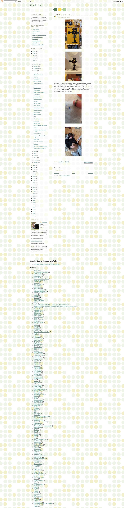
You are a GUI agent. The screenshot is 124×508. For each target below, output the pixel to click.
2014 (34, 180)
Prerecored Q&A (37, 81)
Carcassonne (37, 307)
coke (35, 481)
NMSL (35, 412)
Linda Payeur (37, 386)
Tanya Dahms (37, 460)
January (36, 162)
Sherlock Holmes (38, 445)
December (36, 62)
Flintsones (36, 334)
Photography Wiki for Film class (39, 35)
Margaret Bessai (38, 390)
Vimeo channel (35, 29)
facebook (36, 485)
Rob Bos (36, 432)
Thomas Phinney (38, 464)
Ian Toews (36, 351)
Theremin (36, 462)
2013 (34, 182)
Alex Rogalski (37, 285)
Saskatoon (36, 144)
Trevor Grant (37, 469)
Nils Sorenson (37, 419)
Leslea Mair (37, 382)
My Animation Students (37, 37)
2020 (34, 167)
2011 (34, 187)
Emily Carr (36, 323)
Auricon (36, 294)
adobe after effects (39, 475)
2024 (34, 55)
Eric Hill (36, 325)
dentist (35, 483)
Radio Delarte (37, 427)
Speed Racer (37, 449)
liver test (36, 491)
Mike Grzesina (37, 404)
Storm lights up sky (38, 110)
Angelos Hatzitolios (39, 289)
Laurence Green (38, 375)
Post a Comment (59, 170)
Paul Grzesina (37, 424)
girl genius (36, 488)
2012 (34, 185)
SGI (35, 438)
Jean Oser (36, 360)
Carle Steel (37, 309)
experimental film (38, 484)
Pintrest (34, 33)
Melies (35, 397)
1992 (34, 211)
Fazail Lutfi (37, 328)
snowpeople (37, 499)
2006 (34, 198)
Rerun (35, 428)
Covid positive (37, 112)
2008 (34, 193)
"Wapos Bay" (37, 276)
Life (35, 383)
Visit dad (35, 101)
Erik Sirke (36, 326)
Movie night (36, 139)
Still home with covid (38, 83)
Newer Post (56, 173)
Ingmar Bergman (38, 352)
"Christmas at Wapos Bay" (41, 272)
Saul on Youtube (36, 31)
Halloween (36, 345)
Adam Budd (37, 281)
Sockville (36, 447)
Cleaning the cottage (38, 74)
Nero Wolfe (37, 415)
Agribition (36, 283)
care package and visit (39, 107)
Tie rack (35, 127)
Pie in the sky (37, 79)
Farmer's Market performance (40, 146)
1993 (34, 209)
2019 (34, 169)
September (36, 68)
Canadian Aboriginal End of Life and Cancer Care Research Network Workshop (54, 306)
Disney (35, 318)
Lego (35, 379)
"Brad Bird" (37, 270)
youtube (36, 506)
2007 (34, 196)
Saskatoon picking (38, 99)
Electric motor (37, 118)
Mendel (36, 398)
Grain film (36, 341)
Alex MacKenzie (38, 284)
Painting (35, 85)
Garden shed (36, 94)
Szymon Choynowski (39, 458)
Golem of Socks (38, 340)
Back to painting (37, 88)
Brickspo (36, 76)
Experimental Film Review (38, 44)
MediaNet (36, 396)
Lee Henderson (38, 377)
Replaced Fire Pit (37, 114)
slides (35, 498)
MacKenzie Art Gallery (40, 389)
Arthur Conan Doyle (39, 292)
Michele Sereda (38, 402)
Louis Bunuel (37, 387)
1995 (34, 204)
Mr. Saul (36, 406)
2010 (34, 189)
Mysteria (36, 409)
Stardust (36, 453)
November (36, 64)
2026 (34, 51)
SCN (35, 436)
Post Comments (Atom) (65, 175)
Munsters (36, 408)
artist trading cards (39, 477)
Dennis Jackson (38, 314)
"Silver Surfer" (37, 273)
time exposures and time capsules (43, 503)
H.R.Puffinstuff (38, 344)
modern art (36, 494)
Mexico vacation (38, 400)
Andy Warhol (37, 288)
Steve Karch (37, 454)
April (35, 155)
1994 (34, 207)
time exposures (38, 502)
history (35, 489)
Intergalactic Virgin (39, 355)
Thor (35, 116)
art (34, 476)
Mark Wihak (37, 392)
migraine (36, 492)
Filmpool (36, 330)
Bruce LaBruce (38, 299)
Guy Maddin (37, 343)
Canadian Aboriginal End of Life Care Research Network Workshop (51, 304)
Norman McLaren (38, 420)
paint (35, 495)
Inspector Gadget (38, 353)
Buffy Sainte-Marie (39, 300)
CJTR (35, 303)
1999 (34, 200)
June (35, 151)
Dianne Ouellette (38, 317)
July (35, 72)
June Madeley (37, 371)
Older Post (90, 173)
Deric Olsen (37, 315)
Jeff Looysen (37, 362)
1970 (34, 216)
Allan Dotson (37, 287)
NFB (35, 411)
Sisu (35, 446)
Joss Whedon (37, 368)
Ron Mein (36, 435)
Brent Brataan (37, 296)
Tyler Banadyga (38, 470)
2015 (34, 178)
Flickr (35, 333)
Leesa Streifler (37, 378)
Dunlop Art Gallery (38, 322)
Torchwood (36, 466)
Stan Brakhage (38, 450)
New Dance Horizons (39, 417)
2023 (34, 58)
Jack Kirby (36, 356)
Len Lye (36, 381)
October (36, 66)
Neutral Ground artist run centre (42, 416)
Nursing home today (38, 141)
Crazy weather (37, 105)
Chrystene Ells (38, 311)
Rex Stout (36, 430)
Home (73, 173)
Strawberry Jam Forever (40, 455)
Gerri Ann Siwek (38, 338)
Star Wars (36, 451)
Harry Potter (37, 348)
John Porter (37, 367)
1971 (34, 213)
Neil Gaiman (37, 413)
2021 (34, 165)
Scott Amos (37, 441)
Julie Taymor (37, 370)
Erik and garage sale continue (40, 125)
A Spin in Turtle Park (39, 280)
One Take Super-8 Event (40, 421)
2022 (34, 60)
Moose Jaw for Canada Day (40, 148)
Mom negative (37, 90)
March (35, 157)
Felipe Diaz (37, 329)
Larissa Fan (37, 374)
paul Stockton (37, 496)
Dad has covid (37, 123)
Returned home (37, 103)
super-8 (36, 500)
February (36, 160)
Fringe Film (34, 42)
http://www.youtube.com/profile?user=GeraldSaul (46, 264)
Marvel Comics (38, 393)
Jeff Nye (36, 363)
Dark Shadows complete (39, 92)
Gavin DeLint (37, 337)
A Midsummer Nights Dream (41, 279)
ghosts (35, 487)
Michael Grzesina (38, 401)
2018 (34, 171)
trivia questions (38, 504)
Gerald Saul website (36, 40)
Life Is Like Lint (38, 385)
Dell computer (37, 313)
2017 (34, 174)
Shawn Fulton (37, 443)
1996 (34, 202)
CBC (35, 302)
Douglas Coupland (38, 319)
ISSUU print (35, 39)
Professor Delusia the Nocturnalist (43, 426)
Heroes (36, 349)
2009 (34, 191)
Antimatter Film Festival (40, 291)
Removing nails (37, 96)
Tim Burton (37, 465)
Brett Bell (36, 298)
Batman (36, 295)
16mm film (36, 277)
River (35, 431)
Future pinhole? (37, 133)
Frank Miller (37, 336)
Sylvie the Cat (37, 457)
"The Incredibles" (38, 274)
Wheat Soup (37, 472)
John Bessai (37, 366)
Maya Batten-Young (39, 394)
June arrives (36, 121)
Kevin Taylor (37, 372)
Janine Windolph (38, 358)
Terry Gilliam (37, 461)
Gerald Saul (36, 5)
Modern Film (37, 405)
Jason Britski (37, 359)
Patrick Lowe (37, 423)
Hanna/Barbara (38, 347)
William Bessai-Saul (39, 473)
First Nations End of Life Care (41, 332)
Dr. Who (36, 321)
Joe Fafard (36, 364)
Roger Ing (36, 434)
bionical (36, 479)
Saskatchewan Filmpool (40, 439)
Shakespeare (37, 442)
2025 (34, 53)
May (35, 153)
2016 (34, 176)
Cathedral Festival (38, 310)
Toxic (35, 468)
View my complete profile (36, 240)
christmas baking (38, 480)
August (35, 70)
